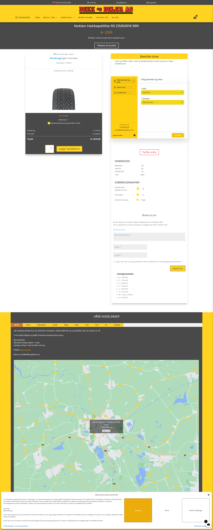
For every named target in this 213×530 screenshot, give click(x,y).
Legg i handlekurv (69, 149)
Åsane (28, 325)
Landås (55, 325)
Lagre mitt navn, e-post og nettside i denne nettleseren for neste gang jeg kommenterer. (149, 262)
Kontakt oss (102, 18)
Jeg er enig (106, 431)
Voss (96, 325)
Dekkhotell (66, 18)
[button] (208, 495)
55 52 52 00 (26, 350)
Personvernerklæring (21, 526)
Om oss (115, 18)
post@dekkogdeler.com (124, 130)
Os (106, 325)
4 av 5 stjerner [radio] (122, 230)
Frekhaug (117, 325)
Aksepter (138, 510)
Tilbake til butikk (106, 45)
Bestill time (49, 18)
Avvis (167, 510)
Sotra (77, 325)
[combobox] (161, 92)
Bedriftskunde (85, 18)
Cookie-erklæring (8, 526)
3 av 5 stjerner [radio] (119, 230)
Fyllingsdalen (41, 325)
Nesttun (16, 325)
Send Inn (178, 268)
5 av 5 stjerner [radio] (124, 230)
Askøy (66, 325)
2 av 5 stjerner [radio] (117, 230)
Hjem (37, 18)
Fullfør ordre (149, 152)
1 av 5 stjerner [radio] (114, 230)
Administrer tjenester (200, 526)
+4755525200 (124, 127)
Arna (87, 325)
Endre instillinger (195, 510)
